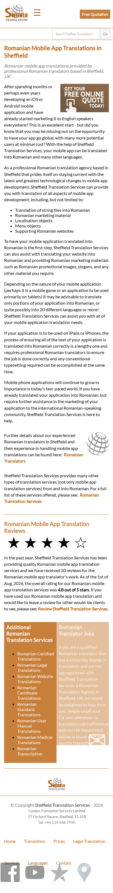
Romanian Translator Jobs (76, 630)
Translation (34, 841)
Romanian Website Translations (35, 679)
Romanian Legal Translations (32, 667)
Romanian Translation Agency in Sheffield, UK (79, 692)
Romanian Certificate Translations (29, 693)
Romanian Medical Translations (34, 739)
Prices (59, 841)
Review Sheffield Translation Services (73, 608)
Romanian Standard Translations (29, 709)
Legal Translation (89, 841)
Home (10, 841)
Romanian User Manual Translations (31, 726)
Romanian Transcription (30, 751)
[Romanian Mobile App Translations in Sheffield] (56, 793)
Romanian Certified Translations (35, 656)
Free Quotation (95, 14)
